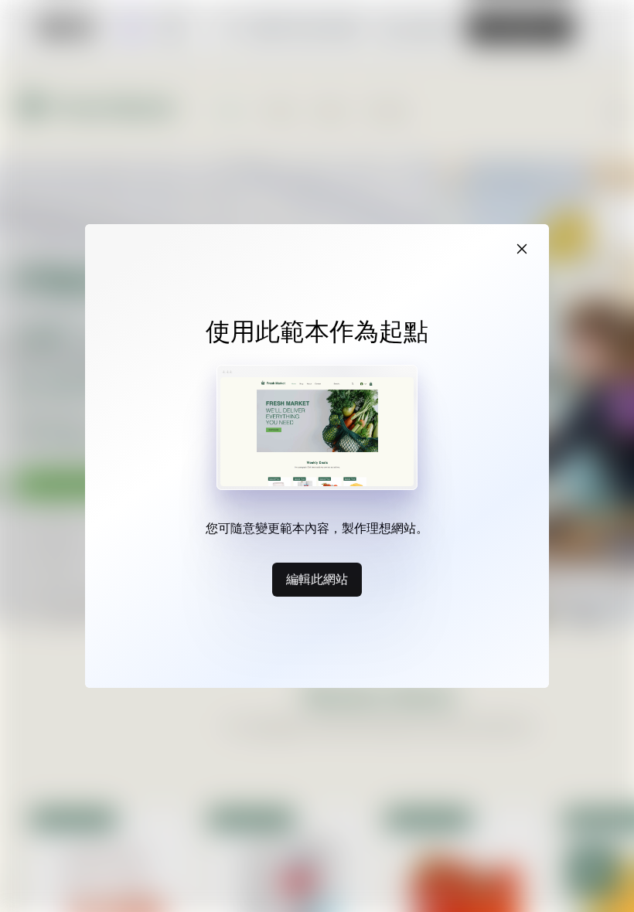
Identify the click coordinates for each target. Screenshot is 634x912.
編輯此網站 (317, 579)
